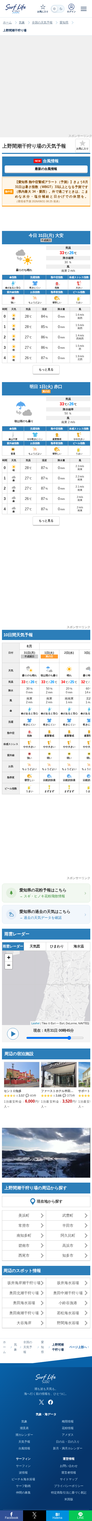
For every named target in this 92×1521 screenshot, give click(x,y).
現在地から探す (50, 1201)
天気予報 (24, 1441)
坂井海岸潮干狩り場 (23, 1283)
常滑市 (23, 1225)
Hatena (57, 1518)
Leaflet (35, 1023)
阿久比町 (68, 1235)
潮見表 (24, 1428)
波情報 (23, 1472)
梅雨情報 (68, 1421)
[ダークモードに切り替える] (58, 9)
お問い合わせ (69, 1466)
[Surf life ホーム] (16, 8)
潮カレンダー (24, 1435)
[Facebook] (50, 1402)
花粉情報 (68, 1428)
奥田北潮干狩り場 (24, 1293)
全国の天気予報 (42, 22)
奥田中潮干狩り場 (68, 1293)
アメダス (68, 1435)
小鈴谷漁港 (68, 1303)
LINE (80, 1518)
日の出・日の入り (67, 1441)
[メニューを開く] (83, 8)
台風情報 (24, 1448)
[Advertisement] (46, 88)
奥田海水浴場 (24, 1303)
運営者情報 (68, 1472)
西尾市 (23, 1255)
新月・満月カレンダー (67, 1448)
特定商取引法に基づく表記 (68, 1492)
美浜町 (23, 1215)
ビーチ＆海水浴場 (23, 1479)
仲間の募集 (23, 1492)
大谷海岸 (24, 1323)
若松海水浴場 (68, 1313)
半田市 (67, 1225)
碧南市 (23, 1245)
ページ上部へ (79, 1347)
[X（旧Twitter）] (41, 1402)
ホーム (7, 22)
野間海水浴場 (68, 1323)
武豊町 (67, 1215)
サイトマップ (69, 1479)
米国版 (68, 1499)
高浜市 (67, 1245)
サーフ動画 (23, 1486)
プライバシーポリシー (68, 1486)
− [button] (8, 965)
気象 (22, 22)
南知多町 (24, 1235)
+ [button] (8, 957)
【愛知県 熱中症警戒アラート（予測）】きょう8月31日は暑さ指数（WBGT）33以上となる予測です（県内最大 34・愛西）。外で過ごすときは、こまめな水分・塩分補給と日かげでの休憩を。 (46, 191)
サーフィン (23, 1466)
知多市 (67, 1255)
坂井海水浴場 (68, 1283)
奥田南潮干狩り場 (24, 1313)
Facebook (11, 1518)
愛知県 (64, 22)
